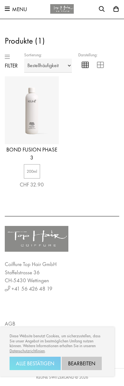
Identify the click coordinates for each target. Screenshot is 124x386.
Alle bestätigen (35, 363)
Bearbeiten (81, 363)
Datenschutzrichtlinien (27, 351)
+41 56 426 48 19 (31, 288)
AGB (10, 323)
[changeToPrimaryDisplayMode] (85, 66)
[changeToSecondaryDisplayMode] (100, 66)
